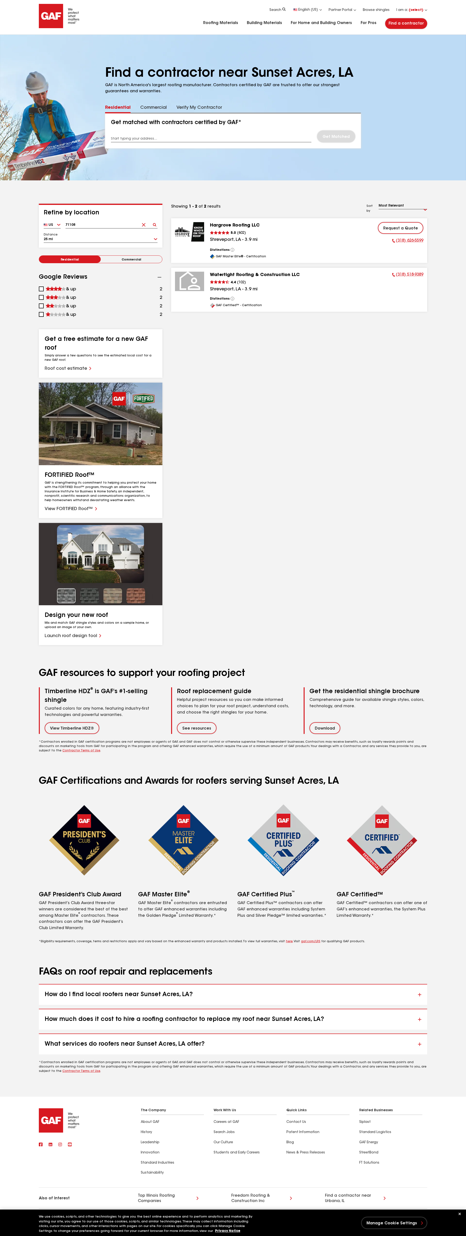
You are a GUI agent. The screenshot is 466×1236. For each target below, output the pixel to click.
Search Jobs (224, 1132)
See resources (196, 729)
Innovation (150, 1152)
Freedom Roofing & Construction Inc (250, 1198)
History (146, 1132)
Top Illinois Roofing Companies (156, 1198)
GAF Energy (368, 1142)
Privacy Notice (227, 1231)
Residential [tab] (118, 108)
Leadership (150, 1142)
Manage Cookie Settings (391, 1223)
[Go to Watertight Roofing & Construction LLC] (189, 281)
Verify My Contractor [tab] (199, 108)
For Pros (368, 23)
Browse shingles (376, 10)
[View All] (232, 250)
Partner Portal (340, 10)
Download (325, 729)
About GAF (150, 1122)
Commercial (131, 259)
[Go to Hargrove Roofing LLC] (189, 232)
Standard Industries (157, 1163)
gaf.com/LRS (310, 941)
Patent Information (302, 1132)
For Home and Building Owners (321, 23)
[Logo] (59, 27)
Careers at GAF (226, 1122)
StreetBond (368, 1152)
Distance (51, 234)
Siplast (365, 1122)
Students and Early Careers (237, 1152)
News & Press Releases (305, 1152)
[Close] (459, 1214)
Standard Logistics (375, 1132)
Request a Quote (400, 228)
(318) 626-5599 (407, 241)
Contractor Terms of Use (81, 750)
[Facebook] (41, 1145)
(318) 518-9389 (407, 275)
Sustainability (152, 1173)
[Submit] (154, 223)
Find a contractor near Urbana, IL (348, 1198)
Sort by (369, 208)
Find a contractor (406, 23)
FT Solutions (369, 1163)
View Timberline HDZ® (72, 729)
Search (275, 10)
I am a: (409, 10)
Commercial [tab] (153, 108)
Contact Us (296, 1122)
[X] (50, 1145)
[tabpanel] (233, 131)
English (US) (308, 10)
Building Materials (264, 23)
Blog (290, 1142)
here (289, 941)
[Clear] (144, 223)
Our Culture (223, 1142)
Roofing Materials (220, 23)
